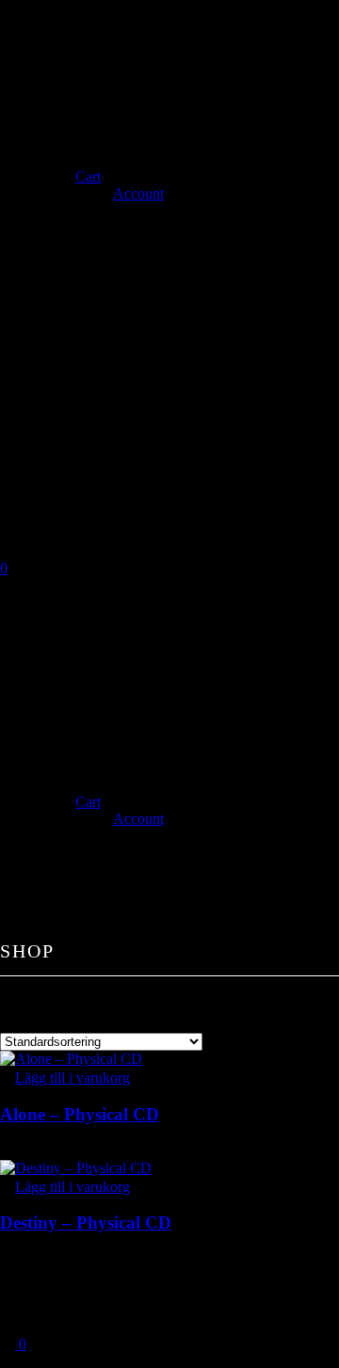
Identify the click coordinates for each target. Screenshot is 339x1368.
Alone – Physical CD (79, 1114)
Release (67, 68)
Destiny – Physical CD (85, 1222)
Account (138, 193)
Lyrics (62, 112)
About (61, 47)
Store (58, 155)
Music (62, 90)
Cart (88, 177)
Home (61, 25)
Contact (67, 133)
